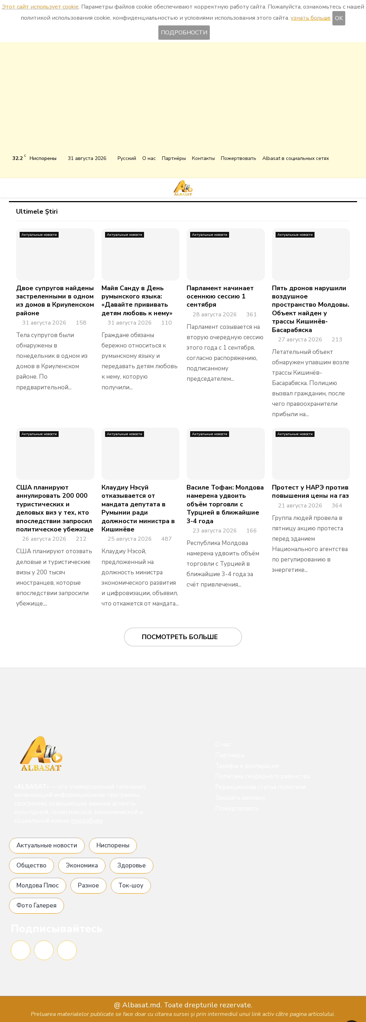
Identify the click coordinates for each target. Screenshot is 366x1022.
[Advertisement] (183, 99)
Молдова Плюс (37, 885)
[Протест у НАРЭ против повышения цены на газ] (311, 454)
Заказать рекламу (240, 798)
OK (339, 18)
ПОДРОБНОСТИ (184, 32)
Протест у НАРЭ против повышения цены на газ (310, 491)
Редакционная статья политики (260, 787)
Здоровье (131, 865)
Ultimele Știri (37, 211)
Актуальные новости (39, 234)
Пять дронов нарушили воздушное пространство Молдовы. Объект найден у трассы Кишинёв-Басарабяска (310, 309)
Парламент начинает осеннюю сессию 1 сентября (220, 296)
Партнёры (174, 158)
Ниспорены (113, 845)
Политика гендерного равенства (262, 776)
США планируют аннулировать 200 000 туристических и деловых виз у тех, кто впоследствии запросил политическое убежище (55, 508)
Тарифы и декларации (247, 766)
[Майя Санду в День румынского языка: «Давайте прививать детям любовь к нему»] (141, 254)
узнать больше (311, 18)
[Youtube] (67, 950)
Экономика (82, 865)
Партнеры (229, 755)
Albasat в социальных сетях (295, 158)
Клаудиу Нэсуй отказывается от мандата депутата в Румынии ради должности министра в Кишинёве (138, 508)
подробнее (87, 821)
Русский (127, 158)
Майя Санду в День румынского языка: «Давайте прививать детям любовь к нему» (137, 300)
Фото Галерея (36, 905)
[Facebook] (20, 950)
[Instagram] (44, 950)
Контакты (203, 158)
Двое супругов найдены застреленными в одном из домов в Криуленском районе (55, 300)
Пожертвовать (238, 158)
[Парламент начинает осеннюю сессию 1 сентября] (226, 254)
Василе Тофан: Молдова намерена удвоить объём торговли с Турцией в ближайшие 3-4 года (225, 504)
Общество (31, 865)
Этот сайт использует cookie (40, 7)
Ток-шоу (130, 885)
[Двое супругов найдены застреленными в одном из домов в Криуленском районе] (55, 254)
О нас (149, 158)
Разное (88, 885)
